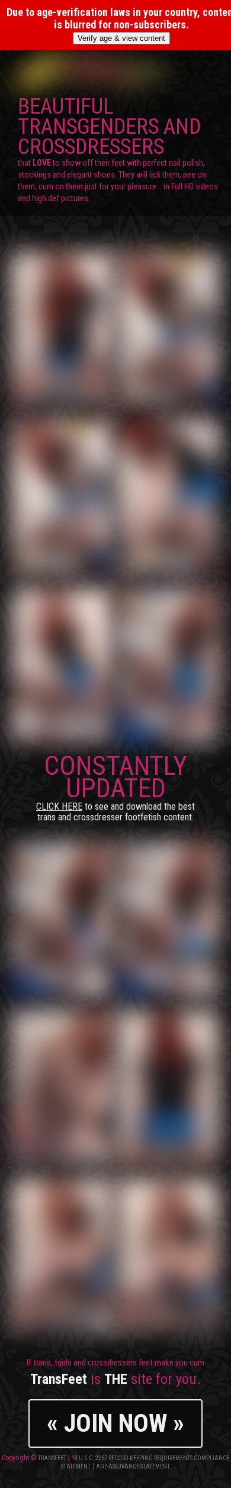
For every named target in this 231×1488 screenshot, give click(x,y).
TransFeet (52, 1458)
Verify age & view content (121, 38)
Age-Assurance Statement (133, 1466)
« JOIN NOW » (115, 1423)
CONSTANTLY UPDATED (115, 786)
